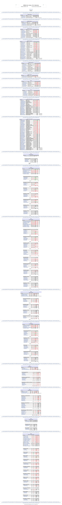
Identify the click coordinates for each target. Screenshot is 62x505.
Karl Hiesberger (23, 49)
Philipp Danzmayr (23, 148)
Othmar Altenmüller (26, 252)
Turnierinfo (33, 27)
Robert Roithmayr (23, 57)
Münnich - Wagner (26, 437)
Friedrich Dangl (23, 43)
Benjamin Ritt (24, 23)
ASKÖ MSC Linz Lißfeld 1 (26, 222)
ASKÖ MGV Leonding (24, 294)
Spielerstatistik (28, 27)
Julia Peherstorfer (23, 112)
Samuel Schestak (24, 24)
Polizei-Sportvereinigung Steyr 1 (27, 169)
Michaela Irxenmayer (26, 258)
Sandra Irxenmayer (26, 254)
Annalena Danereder (25, 76)
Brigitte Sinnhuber (23, 103)
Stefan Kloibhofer (26, 95)
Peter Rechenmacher (26, 264)
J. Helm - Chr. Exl (26, 436)
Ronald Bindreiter (26, 331)
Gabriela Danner (23, 102)
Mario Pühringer (25, 94)
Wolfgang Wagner (23, 42)
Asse (30, 27)
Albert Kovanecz (23, 127)
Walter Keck (22, 138)
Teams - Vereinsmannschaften (10, 12)
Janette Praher (25, 312)
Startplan (6, 26)
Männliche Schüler (14, 26)
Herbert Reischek (23, 50)
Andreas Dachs (22, 137)
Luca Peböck (22, 128)
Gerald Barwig (24, 69)
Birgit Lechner (23, 37)
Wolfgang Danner (23, 45)
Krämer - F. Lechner (26, 441)
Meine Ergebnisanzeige (36, 27)
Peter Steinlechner (23, 53)
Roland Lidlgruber (26, 183)
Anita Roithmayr (23, 36)
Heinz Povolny (22, 129)
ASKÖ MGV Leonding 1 (26, 225)
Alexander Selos (24, 67)
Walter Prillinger (22, 143)
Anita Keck (23, 33)
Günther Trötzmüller (23, 56)
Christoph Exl (25, 91)
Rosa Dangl (23, 30)
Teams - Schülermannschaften (54, 26)
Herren (37, 26)
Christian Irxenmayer (25, 65)
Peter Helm (22, 122)
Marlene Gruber (23, 17)
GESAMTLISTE (31, 9)
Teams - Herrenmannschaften (23, 12)
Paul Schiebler (22, 144)
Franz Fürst (24, 66)
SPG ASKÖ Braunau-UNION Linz (26, 369)
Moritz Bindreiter (25, 233)
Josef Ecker (24, 70)
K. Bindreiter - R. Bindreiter (27, 439)
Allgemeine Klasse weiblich (41, 26)
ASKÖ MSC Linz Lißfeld (24, 295)
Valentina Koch (25, 283)
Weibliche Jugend (32, 26)
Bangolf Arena (33, 504)
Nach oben (4, 26)
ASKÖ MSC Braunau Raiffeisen (27, 172)
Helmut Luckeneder (23, 145)
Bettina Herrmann (26, 207)
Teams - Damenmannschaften (16, 12)
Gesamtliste (59, 12)
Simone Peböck (25, 470)
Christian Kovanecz (26, 93)
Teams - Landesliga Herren (36, 12)
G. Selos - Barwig (26, 444)
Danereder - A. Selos (26, 442)
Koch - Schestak (27, 421)
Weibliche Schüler (9, 26)
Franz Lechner (22, 125)
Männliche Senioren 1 (28, 26)
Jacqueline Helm (25, 82)
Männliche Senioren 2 (23, 26)
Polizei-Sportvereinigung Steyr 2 (27, 170)
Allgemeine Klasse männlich (48, 26)
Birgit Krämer (24, 84)
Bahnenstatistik (24, 27)
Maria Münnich (23, 32)
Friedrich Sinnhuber (23, 130)
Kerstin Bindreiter (25, 85)
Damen (35, 26)
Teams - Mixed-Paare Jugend (42, 12)
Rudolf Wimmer (23, 414)
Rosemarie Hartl (23, 110)
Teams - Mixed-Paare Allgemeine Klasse (50, 12)
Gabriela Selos (23, 34)
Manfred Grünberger (23, 54)
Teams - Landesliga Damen (30, 12)
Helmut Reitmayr (23, 46)
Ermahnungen (56, 12)
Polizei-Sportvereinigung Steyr (27, 325)
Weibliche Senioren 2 (18, 26)
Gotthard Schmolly (23, 52)
